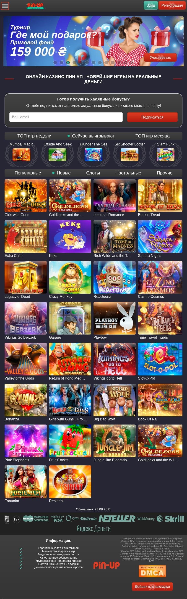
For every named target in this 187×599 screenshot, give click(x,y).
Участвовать (160, 57)
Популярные (28, 172)
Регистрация (172, 5)
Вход (151, 5)
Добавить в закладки (152, 586)
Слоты (93, 172)
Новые (64, 172)
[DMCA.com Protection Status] (152, 579)
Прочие (164, 172)
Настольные (128, 172)
